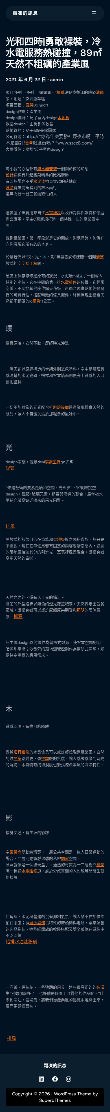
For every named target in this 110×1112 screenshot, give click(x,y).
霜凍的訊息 (25, 13)
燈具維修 (21, 752)
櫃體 (60, 92)
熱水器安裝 (47, 168)
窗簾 (29, 105)
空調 (45, 758)
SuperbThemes (55, 1100)
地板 (61, 539)
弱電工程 (53, 461)
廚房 (36, 301)
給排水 (12, 942)
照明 (81, 610)
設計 (10, 174)
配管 (10, 468)
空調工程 (29, 263)
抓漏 (18, 616)
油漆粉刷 (28, 942)
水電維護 (53, 212)
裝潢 (10, 187)
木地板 (63, 117)
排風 (10, 526)
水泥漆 (39, 181)
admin (56, 80)
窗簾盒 (15, 852)
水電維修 (69, 282)
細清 (28, 143)
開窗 (17, 758)
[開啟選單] (94, 13)
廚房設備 (61, 407)
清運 (100, 92)
